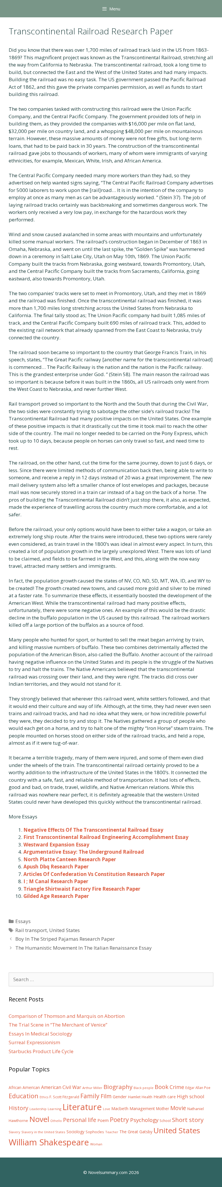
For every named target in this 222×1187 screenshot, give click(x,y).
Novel (39, 1119)
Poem (103, 1120)
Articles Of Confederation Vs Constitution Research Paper (94, 874)
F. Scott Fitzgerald (64, 1096)
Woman (96, 1144)
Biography (117, 1087)
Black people (143, 1088)
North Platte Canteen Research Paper (69, 859)
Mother (162, 1108)
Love (106, 1109)
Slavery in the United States (43, 1132)
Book (162, 1087)
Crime (177, 1087)
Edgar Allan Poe (197, 1087)
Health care (164, 1096)
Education (23, 1096)
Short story (188, 1120)
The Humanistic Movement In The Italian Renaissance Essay (83, 947)
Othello (56, 1121)
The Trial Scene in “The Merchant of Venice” (58, 1024)
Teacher (111, 1132)
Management (142, 1108)
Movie (178, 1108)
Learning (54, 1109)
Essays (23, 921)
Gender (120, 1096)
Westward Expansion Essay (56, 844)
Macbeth (119, 1108)
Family (89, 1096)
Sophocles (95, 1131)
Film (106, 1096)
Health (147, 1096)
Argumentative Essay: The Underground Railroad (83, 851)
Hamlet (134, 1096)
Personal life (79, 1120)
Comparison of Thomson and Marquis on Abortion (67, 1016)
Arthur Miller (92, 1088)
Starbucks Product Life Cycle (41, 1051)
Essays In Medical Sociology (40, 1033)
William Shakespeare (49, 1142)
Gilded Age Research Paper (56, 896)
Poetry (119, 1119)
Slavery (14, 1132)
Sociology (75, 1131)
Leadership (38, 1109)
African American (24, 1087)
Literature (82, 1107)
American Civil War (61, 1087)
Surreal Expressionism (34, 1042)
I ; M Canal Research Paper (55, 881)
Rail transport (31, 930)
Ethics (44, 1097)
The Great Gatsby (135, 1131)
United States (64, 930)
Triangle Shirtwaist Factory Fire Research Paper (81, 888)
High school (190, 1096)
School (165, 1120)
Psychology (144, 1120)
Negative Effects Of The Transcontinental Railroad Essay (93, 830)
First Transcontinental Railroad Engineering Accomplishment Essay (105, 837)
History (18, 1108)
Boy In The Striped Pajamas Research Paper (65, 938)
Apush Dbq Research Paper (55, 866)
